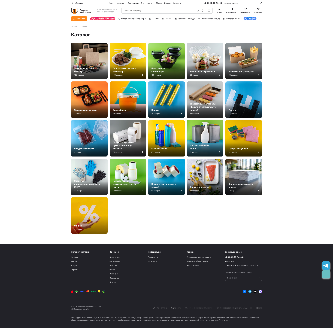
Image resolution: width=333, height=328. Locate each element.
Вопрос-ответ (193, 265)
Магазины (152, 261)
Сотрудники (115, 261)
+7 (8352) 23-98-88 (213, 3)
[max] (260, 291)
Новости (113, 265)
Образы (74, 270)
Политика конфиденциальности (198, 308)
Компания (114, 252)
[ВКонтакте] (244, 291)
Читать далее (224, 320)
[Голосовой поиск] (203, 10)
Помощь (191, 252)
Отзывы (113, 270)
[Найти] (209, 10)
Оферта (259, 308)
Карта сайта (176, 308)
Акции (74, 261)
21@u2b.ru (229, 261)
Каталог (74, 257)
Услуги (74, 265)
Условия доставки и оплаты (199, 257)
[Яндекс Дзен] (255, 291)
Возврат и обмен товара (197, 261)
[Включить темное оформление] (261, 3)
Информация (154, 252)
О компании (115, 257)
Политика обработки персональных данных (234, 308)
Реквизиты (153, 257)
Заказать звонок (231, 3)
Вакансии (114, 274)
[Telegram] (250, 291)
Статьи (113, 282)
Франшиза (114, 278)
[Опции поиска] (197, 10)
